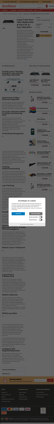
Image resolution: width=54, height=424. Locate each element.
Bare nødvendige (35, 213)
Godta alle (18, 213)
